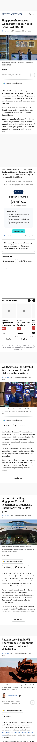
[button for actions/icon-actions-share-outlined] (32, 75)
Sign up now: (5, 31)
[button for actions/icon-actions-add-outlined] (19, 695)
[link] (12, 14)
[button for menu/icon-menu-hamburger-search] (34, 14)
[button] (30, 14)
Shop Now (9, 339)
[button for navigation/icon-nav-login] (30, 14)
